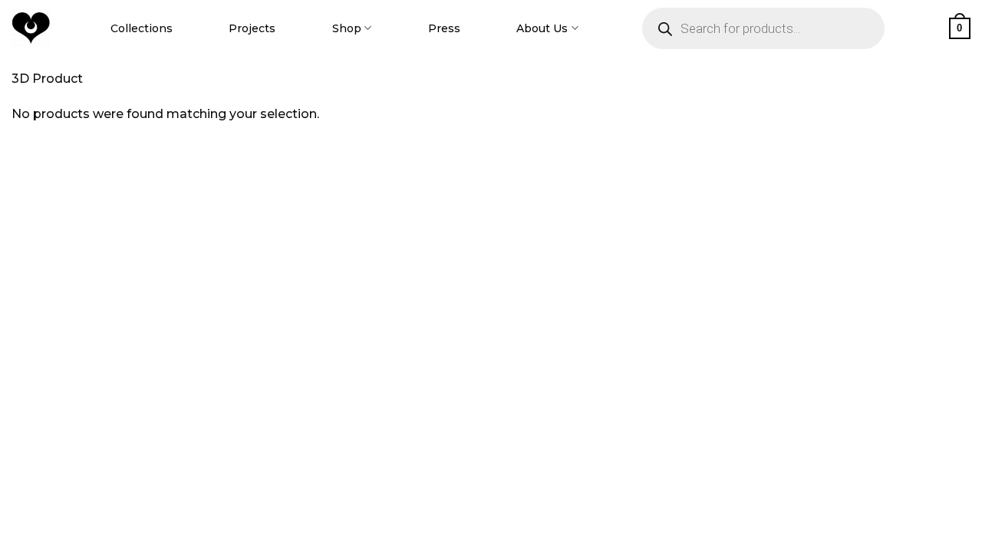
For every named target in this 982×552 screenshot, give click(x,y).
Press (444, 28)
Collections (141, 28)
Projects (252, 28)
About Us (542, 28)
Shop (346, 28)
